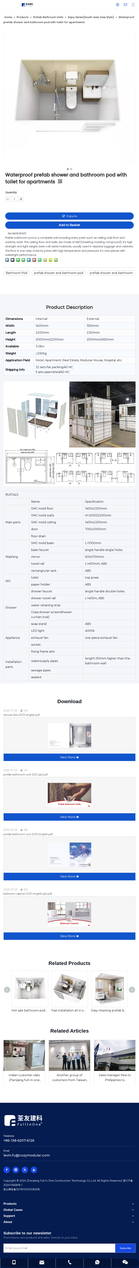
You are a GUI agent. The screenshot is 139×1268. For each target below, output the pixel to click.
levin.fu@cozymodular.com (26, 1155)
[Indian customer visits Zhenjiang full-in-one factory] (24, 1055)
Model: (12, 233)
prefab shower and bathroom (111, 273)
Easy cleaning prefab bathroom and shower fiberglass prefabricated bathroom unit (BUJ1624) (109, 1010)
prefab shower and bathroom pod (58, 273)
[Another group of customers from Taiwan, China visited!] (69, 1055)
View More (68, 757)
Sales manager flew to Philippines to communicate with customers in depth (115, 1077)
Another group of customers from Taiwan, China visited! (69, 1077)
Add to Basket (69, 225)
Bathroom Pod (16, 273)
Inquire (71, 216)
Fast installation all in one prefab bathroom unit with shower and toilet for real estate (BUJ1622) (69, 1010)
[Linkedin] (15, 1170)
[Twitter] (25, 1170)
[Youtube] (34, 1170)
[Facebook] (6, 1170)
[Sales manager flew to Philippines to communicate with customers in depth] (114, 1055)
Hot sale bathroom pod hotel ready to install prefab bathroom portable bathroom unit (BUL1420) (30, 1010)
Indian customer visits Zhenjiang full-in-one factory (24, 1077)
